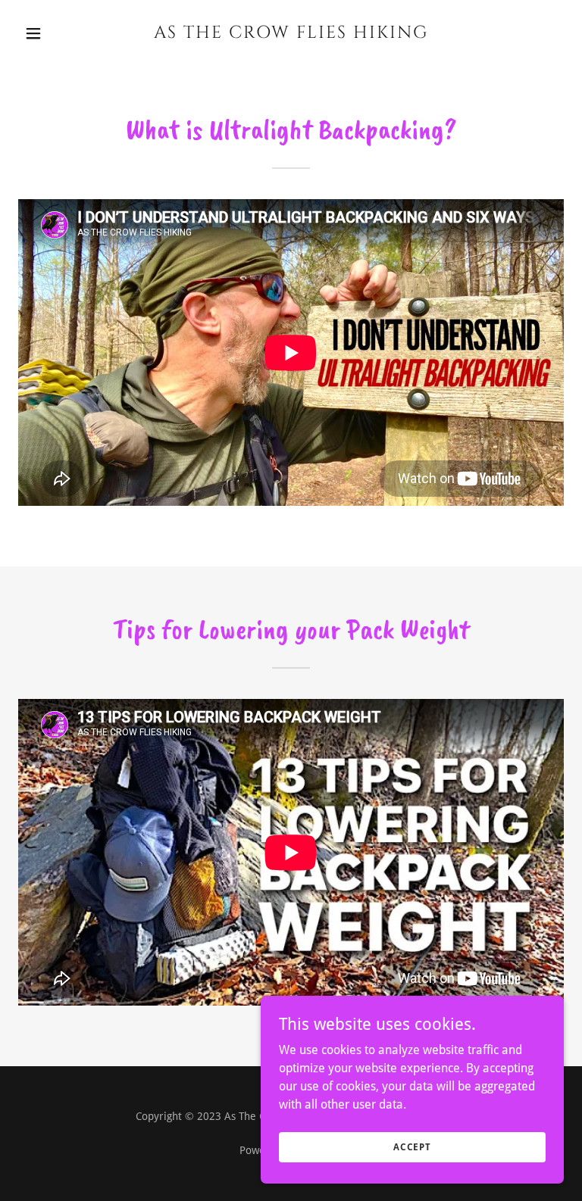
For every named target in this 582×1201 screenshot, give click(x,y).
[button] (59, 33)
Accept (412, 1146)
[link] (291, 34)
